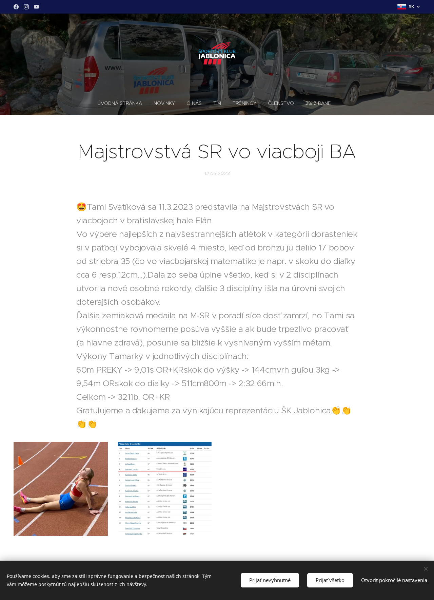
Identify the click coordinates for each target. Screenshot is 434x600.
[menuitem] (122, 103)
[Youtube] (36, 7)
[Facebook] (16, 7)
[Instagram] (26, 7)
